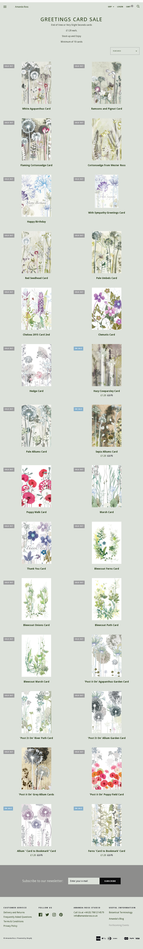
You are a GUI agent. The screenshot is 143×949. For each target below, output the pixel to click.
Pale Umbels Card (106, 278)
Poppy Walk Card (36, 512)
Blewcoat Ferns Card (106, 568)
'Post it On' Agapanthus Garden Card (106, 681)
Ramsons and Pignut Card (106, 108)
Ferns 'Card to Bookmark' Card (106, 851)
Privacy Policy (10, 926)
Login (120, 7)
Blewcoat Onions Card (36, 625)
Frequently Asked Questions (17, 917)
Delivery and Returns (14, 912)
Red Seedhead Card (36, 278)
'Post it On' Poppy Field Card (107, 794)
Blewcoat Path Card (106, 625)
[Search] (138, 7)
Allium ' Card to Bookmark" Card (36, 851)
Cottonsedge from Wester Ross (107, 165)
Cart (129, 7)
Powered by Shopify (24, 938)
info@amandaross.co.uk (85, 915)
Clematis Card (106, 334)
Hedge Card (36, 391)
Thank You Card (36, 568)
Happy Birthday (36, 221)
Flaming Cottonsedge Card (36, 165)
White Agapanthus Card (36, 108)
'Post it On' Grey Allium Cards (36, 794)
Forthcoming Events (119, 925)
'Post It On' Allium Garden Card (107, 738)
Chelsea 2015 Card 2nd (36, 334)
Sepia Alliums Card (107, 451)
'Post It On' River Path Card (36, 738)
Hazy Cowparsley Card (106, 391)
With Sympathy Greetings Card (106, 212)
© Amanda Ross (9, 938)
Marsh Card (107, 512)
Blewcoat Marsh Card (36, 681)
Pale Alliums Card (36, 451)
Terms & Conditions (13, 921)
